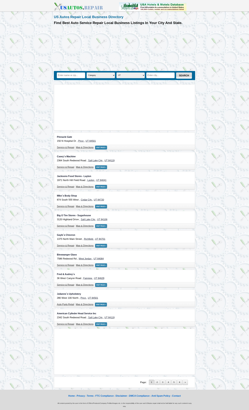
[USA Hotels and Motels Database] (152, 10)
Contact (176, 396)
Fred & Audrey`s (66, 274)
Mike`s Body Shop (67, 196)
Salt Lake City (95, 160)
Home (71, 396)
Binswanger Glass (67, 254)
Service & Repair (65, 147)
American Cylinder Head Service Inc (76, 313)
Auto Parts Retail (65, 304)
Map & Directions (85, 147)
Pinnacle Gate (64, 137)
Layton (91, 180)
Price (81, 141)
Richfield (89, 239)
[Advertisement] (124, 47)
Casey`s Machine (66, 156)
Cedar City (86, 200)
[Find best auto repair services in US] (78, 10)
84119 (111, 160)
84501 (92, 141)
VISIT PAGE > (101, 147)
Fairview (88, 278)
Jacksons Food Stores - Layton (74, 176)
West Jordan (85, 258)
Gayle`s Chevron (66, 235)
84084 (100, 258)
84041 (103, 180)
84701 (102, 239)
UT (87, 141)
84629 (101, 278)
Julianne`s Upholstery (69, 294)
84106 (104, 219)
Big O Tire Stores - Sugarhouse (74, 215)
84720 (101, 200)
